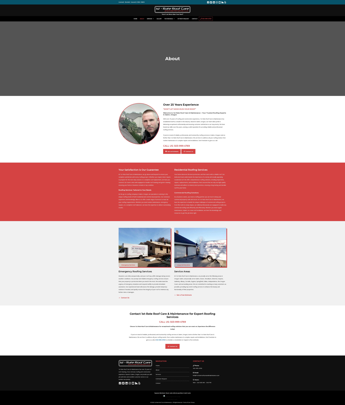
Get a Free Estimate (184, 295)
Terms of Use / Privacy (189, 402)
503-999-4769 (206, 19)
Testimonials (168, 19)
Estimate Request (183, 19)
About (142, 19)
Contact (195, 19)
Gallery (159, 19)
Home (135, 19)
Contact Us (125, 298)
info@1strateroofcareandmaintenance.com (206, 375)
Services (149, 19)
